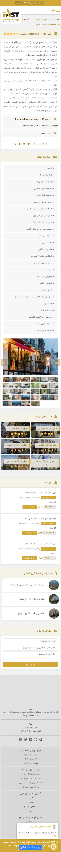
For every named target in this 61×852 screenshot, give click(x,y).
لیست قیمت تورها (30, 754)
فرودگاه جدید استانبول (31, 787)
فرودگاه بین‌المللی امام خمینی (30, 778)
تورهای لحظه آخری (31, 763)
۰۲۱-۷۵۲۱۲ (25, 2)
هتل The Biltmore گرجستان (31, 599)
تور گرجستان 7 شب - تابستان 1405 (40, 492)
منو (53, 10)
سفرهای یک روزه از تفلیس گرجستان (27, 585)
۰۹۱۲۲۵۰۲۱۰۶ (25, 731)
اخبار (30, 811)
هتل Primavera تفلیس (16, 445)
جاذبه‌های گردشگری (30, 806)
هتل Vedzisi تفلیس (47, 428)
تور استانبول (30, 821)
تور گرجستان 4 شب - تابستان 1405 (40, 543)
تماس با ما (30, 798)
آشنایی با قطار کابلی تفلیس (31, 613)
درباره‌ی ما (30, 802)
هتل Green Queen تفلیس (45, 463)
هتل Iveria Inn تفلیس (17, 461)
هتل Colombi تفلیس (47, 445)
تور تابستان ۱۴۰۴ (31, 759)
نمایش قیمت (30, 507)
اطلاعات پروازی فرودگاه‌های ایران (31, 783)
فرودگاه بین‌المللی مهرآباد (30, 774)
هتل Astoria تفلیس (17, 428)
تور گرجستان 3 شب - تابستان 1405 (40, 518)
